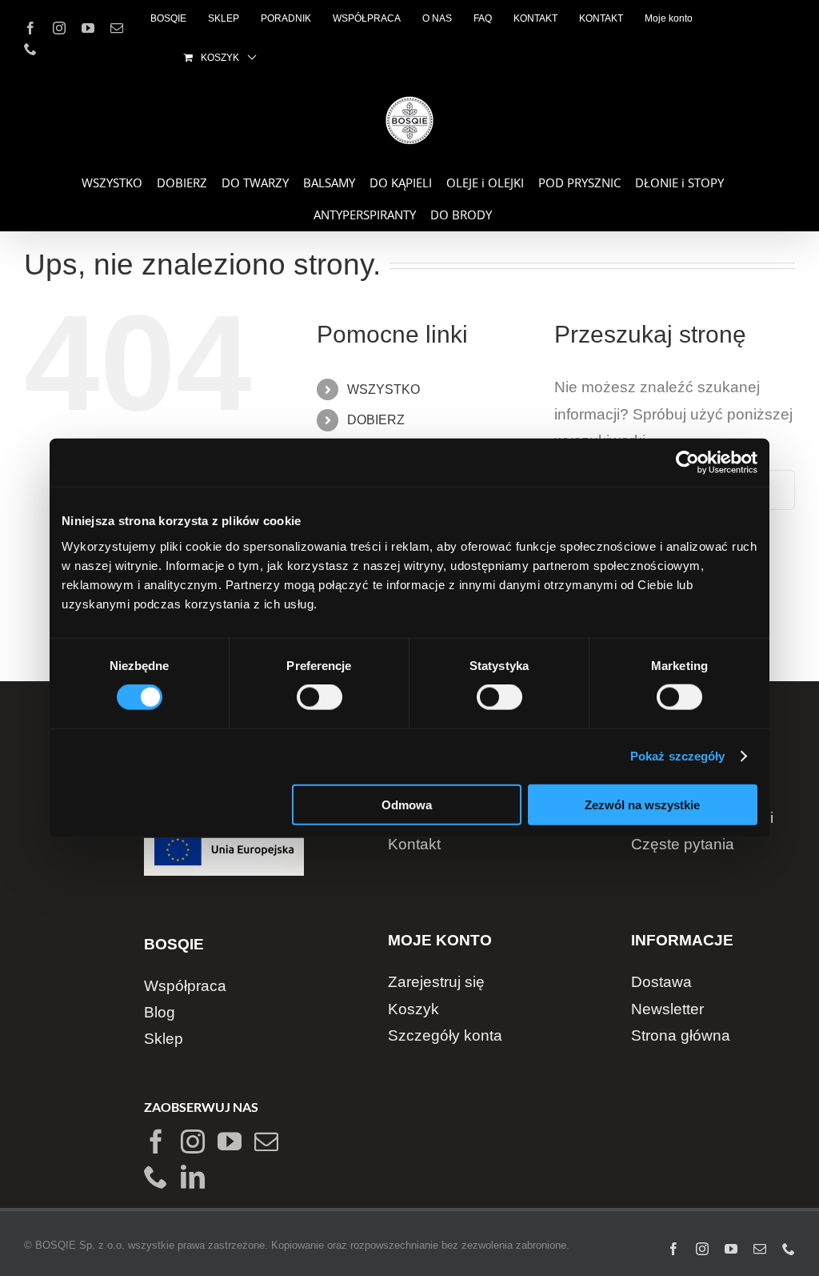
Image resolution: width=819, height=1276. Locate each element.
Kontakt (414, 844)
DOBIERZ (376, 420)
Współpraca (185, 985)
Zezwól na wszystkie (642, 804)
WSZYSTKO (383, 389)
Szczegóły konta (445, 1035)
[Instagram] (193, 1142)
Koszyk (413, 1009)
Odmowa (407, 804)
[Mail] (266, 1142)
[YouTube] (230, 1142)
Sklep (163, 1038)
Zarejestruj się (436, 981)
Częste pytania (682, 844)
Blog (159, 1012)
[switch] (319, 697)
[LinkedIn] (193, 1177)
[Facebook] (156, 1142)
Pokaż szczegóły (677, 756)
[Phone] (156, 1177)
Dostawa (661, 981)
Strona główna (680, 1035)
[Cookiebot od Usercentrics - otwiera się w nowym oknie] (687, 463)
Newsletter (667, 1009)
